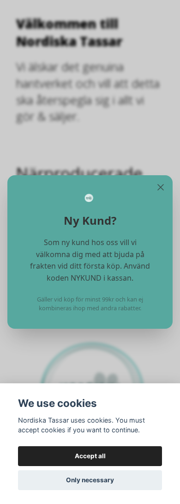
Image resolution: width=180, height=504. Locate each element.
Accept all (90, 456)
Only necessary (90, 480)
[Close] (160, 187)
